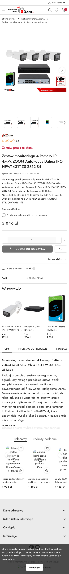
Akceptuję (34, 567)
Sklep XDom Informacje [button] (18, 519)
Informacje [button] (10, 536)
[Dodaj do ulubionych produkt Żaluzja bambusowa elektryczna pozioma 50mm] (47, 448)
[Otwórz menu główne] (4, 10)
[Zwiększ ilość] (59, 240)
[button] (62, 70)
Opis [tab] (7, 348)
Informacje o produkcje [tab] (32, 348)
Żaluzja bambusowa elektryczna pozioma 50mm (38, 480)
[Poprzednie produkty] (8, 455)
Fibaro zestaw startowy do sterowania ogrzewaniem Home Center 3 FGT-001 (13, 480)
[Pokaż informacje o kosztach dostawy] (34, 268)
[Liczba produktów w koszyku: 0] (63, 10)
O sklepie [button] (9, 527)
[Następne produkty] (61, 455)
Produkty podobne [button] (44, 439)
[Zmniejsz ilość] (4, 240)
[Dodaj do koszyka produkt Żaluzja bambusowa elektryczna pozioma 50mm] (47, 470)
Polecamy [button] (20, 439)
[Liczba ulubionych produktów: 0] (56, 10)
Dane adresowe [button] (13, 510)
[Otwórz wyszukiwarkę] (50, 10)
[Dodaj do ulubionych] (61, 249)
